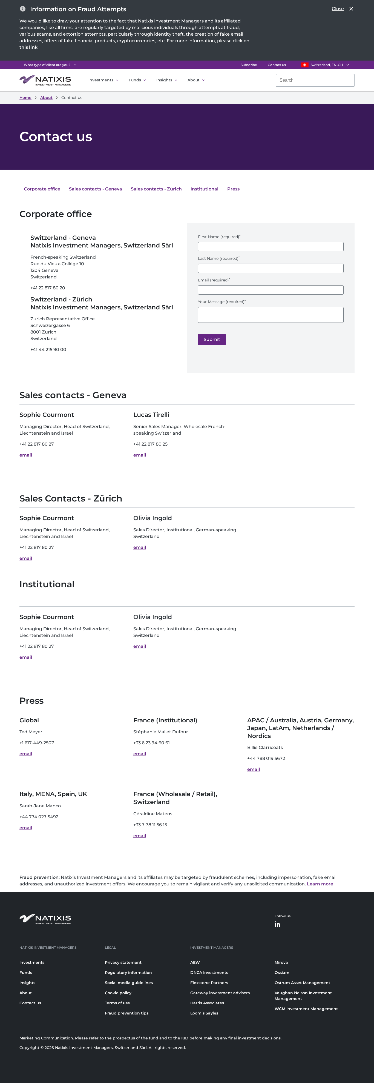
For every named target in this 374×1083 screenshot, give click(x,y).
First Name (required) (219, 236)
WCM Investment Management (306, 1008)
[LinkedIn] (278, 924)
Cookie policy (118, 992)
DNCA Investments (209, 972)
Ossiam (282, 972)
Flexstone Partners (209, 982)
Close (338, 8)
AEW (195, 962)
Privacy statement (123, 962)
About (194, 80)
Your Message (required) (222, 301)
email (25, 455)
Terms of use (117, 1003)
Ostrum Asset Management (302, 982)
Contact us (277, 65)
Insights (164, 80)
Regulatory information (128, 972)
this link (28, 47)
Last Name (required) (219, 258)
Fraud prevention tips (126, 1013)
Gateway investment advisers (220, 992)
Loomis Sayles (204, 1013)
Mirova (281, 962)
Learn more (320, 884)
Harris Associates (207, 1003)
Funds (135, 80)
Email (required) (214, 280)
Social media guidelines (129, 982)
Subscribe (249, 65)
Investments (100, 80)
